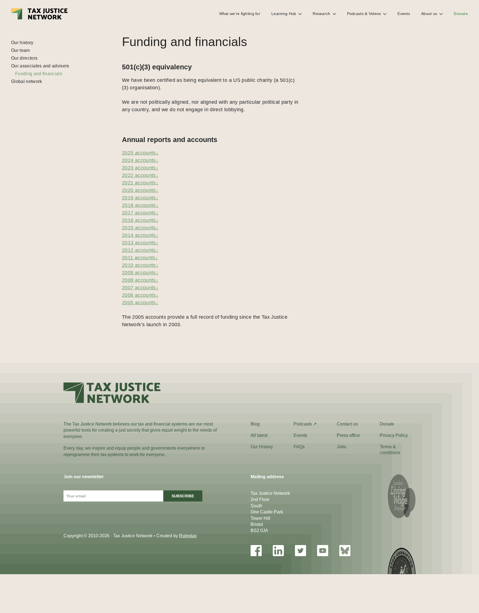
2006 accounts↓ (140, 295)
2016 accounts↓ (140, 220)
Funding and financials (38, 73)
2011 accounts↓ (140, 257)
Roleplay (188, 535)
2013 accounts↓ (140, 242)
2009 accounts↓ (140, 272)
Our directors (24, 58)
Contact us (347, 424)
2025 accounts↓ (140, 153)
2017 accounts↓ (140, 213)
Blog (255, 424)
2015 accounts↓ (140, 227)
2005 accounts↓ (140, 302)
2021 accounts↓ (140, 183)
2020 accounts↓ (140, 190)
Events (404, 13)
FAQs (299, 446)
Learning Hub (283, 13)
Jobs (341, 446)
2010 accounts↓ (140, 265)
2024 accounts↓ (140, 160)
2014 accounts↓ (140, 235)
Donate (461, 13)
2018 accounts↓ (140, 205)
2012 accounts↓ (140, 250)
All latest (259, 435)
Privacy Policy (394, 435)
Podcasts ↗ (305, 424)
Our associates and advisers (40, 66)
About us (429, 13)
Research (321, 13)
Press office (348, 435)
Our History (262, 446)
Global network (26, 81)
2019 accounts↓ (140, 198)
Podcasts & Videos (364, 13)
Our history (22, 42)
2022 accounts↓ (140, 175)
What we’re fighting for (239, 13)
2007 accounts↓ (140, 287)
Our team (20, 50)
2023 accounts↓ (140, 168)
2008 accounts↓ (140, 280)
